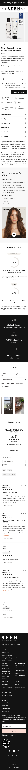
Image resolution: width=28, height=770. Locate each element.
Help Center (5, 684)
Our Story (17, 684)
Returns (4, 690)
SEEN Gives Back (6, 671)
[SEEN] (14, 638)
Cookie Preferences (14, 759)
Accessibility (5, 703)
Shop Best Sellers (14, 3)
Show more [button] (5, 478)
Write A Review (14, 450)
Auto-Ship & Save (6, 692)
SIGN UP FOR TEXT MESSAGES (11, 735)
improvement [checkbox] (6, 474)
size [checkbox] (4, 470)
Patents (18, 755)
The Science (5, 665)
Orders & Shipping (7, 687)
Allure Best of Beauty (7, 674)
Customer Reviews (7, 655)
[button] (5, 9)
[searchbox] (14, 461)
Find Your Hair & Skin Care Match (11, 644)
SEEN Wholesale (19, 670)
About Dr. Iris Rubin (20, 687)
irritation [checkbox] (10, 470)
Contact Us (5, 705)
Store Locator (5, 711)
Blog (16, 690)
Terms (9, 755)
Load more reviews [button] (14, 626)
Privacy (13, 755)
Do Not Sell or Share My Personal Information (14, 762)
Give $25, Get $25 (7, 652)
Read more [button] (6, 535)
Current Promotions (7, 695)
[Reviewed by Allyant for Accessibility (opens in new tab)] (14, 742)
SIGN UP (14, 731)
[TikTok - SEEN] (18, 751)
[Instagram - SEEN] (10, 751)
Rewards (4, 649)
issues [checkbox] (13, 474)
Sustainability (5, 668)
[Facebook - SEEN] (14, 751)
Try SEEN (4, 647)
